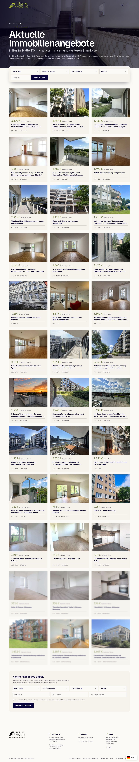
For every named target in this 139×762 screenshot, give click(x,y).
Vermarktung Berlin (75, 758)
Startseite (12, 23)
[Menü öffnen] (128, 5)
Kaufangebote (110, 739)
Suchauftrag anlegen (23, 705)
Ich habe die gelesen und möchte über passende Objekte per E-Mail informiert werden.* (50, 700)
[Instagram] (107, 747)
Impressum (119, 758)
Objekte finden (39, 77)
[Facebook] (110, 747)
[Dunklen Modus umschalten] (122, 5)
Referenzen (110, 744)
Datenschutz (104, 758)
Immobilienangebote (112, 737)
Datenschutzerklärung (31, 700)
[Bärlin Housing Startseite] (18, 4)
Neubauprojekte (111, 741)
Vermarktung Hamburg (90, 758)
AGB (111, 758)
